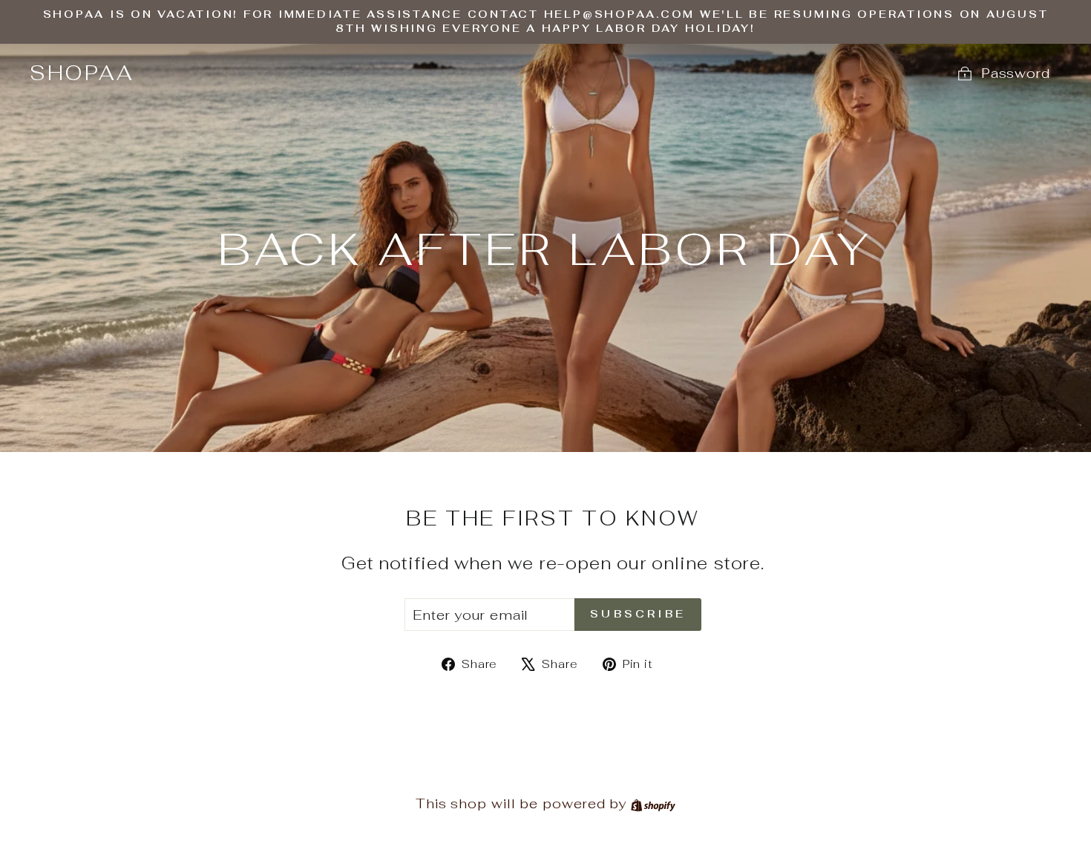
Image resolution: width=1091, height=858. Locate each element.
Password (1015, 73)
